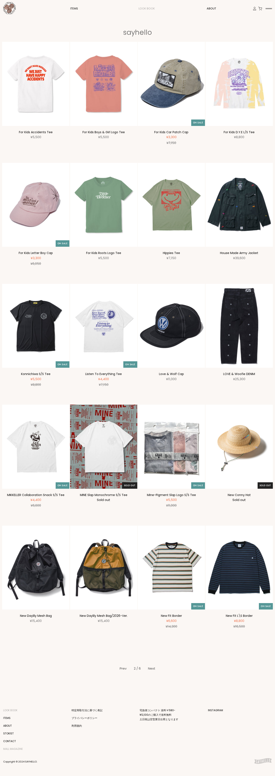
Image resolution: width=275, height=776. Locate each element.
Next (151, 668)
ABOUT (211, 8)
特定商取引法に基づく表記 (87, 710)
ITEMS (7, 718)
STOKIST (8, 733)
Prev (123, 668)
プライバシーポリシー (84, 718)
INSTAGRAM (215, 710)
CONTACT (9, 741)
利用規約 (77, 726)
